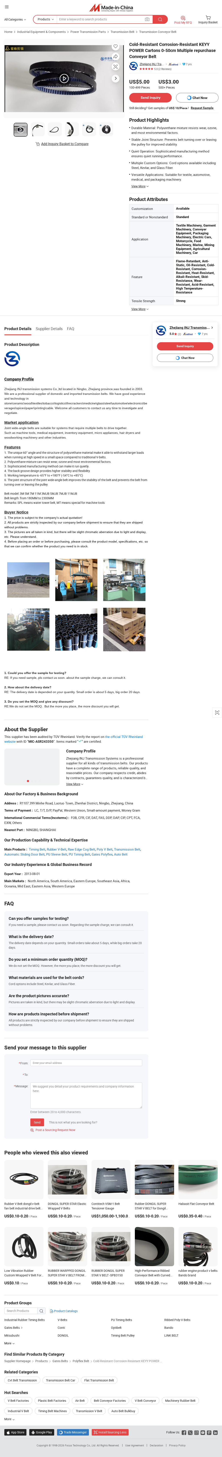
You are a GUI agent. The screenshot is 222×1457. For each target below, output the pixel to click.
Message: (21, 1086)
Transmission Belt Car (60, 1380)
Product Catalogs (65, 1311)
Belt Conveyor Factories (110, 1401)
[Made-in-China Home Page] (111, 7)
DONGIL (63, 1335)
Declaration (156, 1445)
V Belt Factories (18, 1401)
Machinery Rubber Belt (180, 1401)
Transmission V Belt (89, 1411)
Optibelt (116, 1328)
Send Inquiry (150, 98)
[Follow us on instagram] (196, 1432)
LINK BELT (171, 1335)
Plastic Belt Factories (52, 1401)
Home (8, 32)
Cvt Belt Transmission (22, 1380)
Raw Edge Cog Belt (81, 849)
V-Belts (62, 1320)
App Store (15, 1432)
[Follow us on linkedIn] (215, 1432)
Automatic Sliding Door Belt (24, 854)
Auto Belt (120, 854)
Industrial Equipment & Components (41, 32)
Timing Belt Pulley (123, 1335)
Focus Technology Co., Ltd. (81, 1445)
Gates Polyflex (102, 854)
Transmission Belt (122, 32)
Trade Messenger (73, 1432)
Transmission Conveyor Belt (157, 32)
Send (37, 1122)
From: (24, 1063)
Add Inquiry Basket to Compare (64, 143)
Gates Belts (12, 1328)
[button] (6, 6)
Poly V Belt (105, 849)
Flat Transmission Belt (99, 1380)
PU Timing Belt (79, 854)
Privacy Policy (177, 1445)
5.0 (175, 334)
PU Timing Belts (121, 1320)
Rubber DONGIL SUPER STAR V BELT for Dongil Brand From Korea (150, 1208)
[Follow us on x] (190, 1432)
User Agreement (134, 1445)
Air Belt (80, 1401)
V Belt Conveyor (145, 1401)
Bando (168, 1328)
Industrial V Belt (18, 1411)
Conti (61, 1328)
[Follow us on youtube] (203, 1432)
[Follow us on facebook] (184, 1432)
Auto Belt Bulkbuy (123, 1411)
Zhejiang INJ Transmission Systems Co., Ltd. (152, 64)
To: (26, 1075)
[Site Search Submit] (160, 19)
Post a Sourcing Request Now (52, 1130)
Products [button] (44, 19)
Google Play (41, 1432)
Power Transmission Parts (88, 32)
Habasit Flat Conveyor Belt (196, 1204)
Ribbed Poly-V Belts (177, 1320)
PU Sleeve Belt (56, 854)
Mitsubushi (11, 1335)
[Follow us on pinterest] (209, 1432)
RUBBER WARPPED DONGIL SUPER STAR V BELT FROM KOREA (67, 1275)
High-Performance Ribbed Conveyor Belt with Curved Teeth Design (152, 1275)
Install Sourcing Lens (112, 1432)
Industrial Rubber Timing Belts (24, 1320)
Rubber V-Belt (56, 849)
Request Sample (202, 108)
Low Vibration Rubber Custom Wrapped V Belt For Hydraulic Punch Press (22, 1275)
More (8, 1419)
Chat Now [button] (200, 98)
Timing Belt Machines (52, 1411)
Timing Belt (37, 849)
